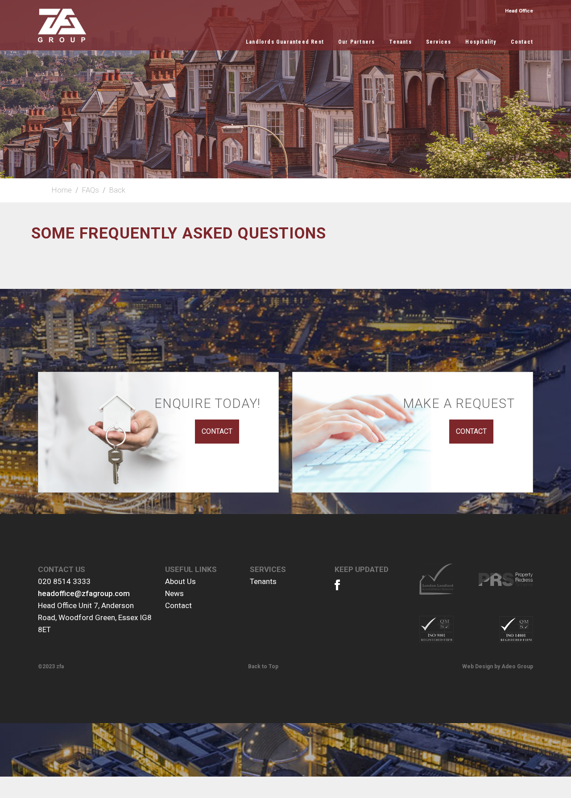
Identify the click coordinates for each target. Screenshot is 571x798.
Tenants (263, 581)
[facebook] (342, 587)
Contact (178, 605)
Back (117, 190)
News (174, 593)
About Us (180, 581)
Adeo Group (517, 666)
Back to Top (263, 666)
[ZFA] (62, 25)
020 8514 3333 (64, 581)
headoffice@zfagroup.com (84, 593)
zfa (60, 666)
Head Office (519, 11)
